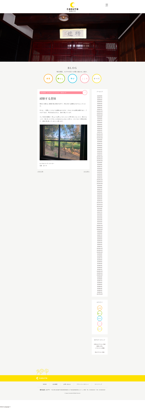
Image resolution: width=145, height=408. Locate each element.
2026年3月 (99, 105)
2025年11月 (99, 113)
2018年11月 (99, 273)
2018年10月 (100, 275)
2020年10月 (100, 229)
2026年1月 (99, 109)
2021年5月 (99, 216)
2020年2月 (99, 244)
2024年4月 (99, 149)
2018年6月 (99, 282)
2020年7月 (99, 235)
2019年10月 (100, 252)
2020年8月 (99, 233)
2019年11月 (99, 250)
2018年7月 (99, 280)
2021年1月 (99, 223)
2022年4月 (99, 195)
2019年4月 (99, 263)
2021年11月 (99, 204)
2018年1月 (99, 292)
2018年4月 (99, 286)
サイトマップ (98, 384)
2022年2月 (99, 198)
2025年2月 (99, 130)
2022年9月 (99, 185)
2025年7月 (99, 120)
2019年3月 (99, 265)
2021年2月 (99, 221)
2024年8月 (99, 141)
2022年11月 (99, 181)
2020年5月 (99, 238)
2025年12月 (100, 111)
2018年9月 (99, 277)
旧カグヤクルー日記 (99, 352)
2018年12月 (100, 271)
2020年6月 (99, 237)
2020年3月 (99, 242)
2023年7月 (99, 166)
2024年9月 (99, 139)
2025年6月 (99, 122)
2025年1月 (99, 132)
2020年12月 (100, 225)
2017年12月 (100, 294)
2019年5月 (99, 261)
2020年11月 (99, 227)
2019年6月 (99, 259)
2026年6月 (99, 99)
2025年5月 (99, 124)
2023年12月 (100, 157)
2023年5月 (99, 170)
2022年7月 (99, 189)
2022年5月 (99, 193)
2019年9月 (99, 254)
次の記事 (86, 171)
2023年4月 (99, 172)
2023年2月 (99, 176)
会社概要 (55, 384)
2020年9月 (99, 231)
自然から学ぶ (100, 346)
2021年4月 (99, 218)
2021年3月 (99, 219)
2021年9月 (99, 208)
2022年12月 (100, 179)
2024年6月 (99, 145)
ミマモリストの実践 (99, 348)
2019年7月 (99, 258)
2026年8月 (99, 96)
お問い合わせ (67, 384)
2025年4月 (99, 126)
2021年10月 (100, 206)
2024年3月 (99, 151)
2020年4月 (99, 240)
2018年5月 (99, 284)
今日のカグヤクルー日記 (100, 344)
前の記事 (40, 171)
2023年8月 (99, 164)
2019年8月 (99, 256)
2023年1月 (99, 178)
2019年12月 (100, 248)
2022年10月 (100, 183)
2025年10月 (100, 115)
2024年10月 (100, 137)
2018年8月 (99, 278)
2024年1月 (99, 155)
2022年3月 (99, 197)
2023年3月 (99, 174)
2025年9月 (99, 117)
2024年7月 (99, 143)
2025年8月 (99, 118)
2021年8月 (99, 210)
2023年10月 (100, 160)
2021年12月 (100, 202)
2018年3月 (99, 288)
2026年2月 (99, 107)
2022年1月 (99, 200)
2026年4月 (99, 103)
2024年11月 (99, 136)
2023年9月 (99, 162)
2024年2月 (99, 153)
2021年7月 (99, 212)
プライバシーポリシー (83, 384)
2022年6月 (99, 191)
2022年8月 (99, 187)
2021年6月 (99, 214)
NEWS (45, 384)
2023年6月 (99, 168)
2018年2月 (99, 290)
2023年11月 (99, 158)
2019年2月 (99, 267)
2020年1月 (99, 246)
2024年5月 (99, 147)
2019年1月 (99, 269)
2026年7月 (99, 97)
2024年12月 (100, 134)
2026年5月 (99, 101)
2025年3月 (99, 128)
